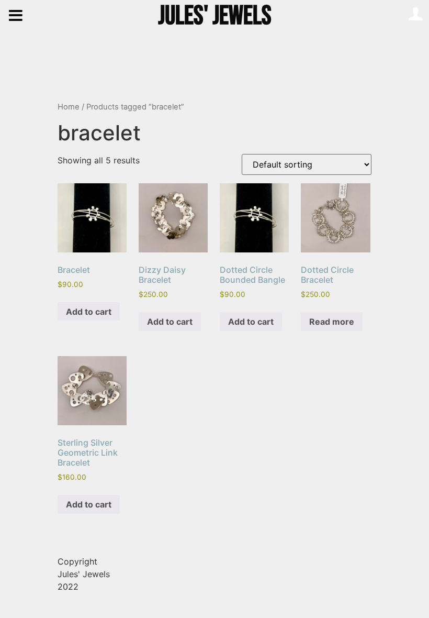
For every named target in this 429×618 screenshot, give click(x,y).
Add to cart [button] (88, 311)
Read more (331, 321)
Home (69, 107)
